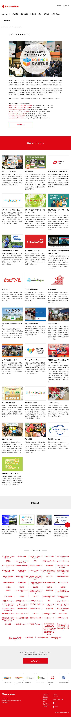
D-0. (49, 601)
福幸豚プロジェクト (8, 601)
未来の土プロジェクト (36, 608)
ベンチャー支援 (22, 556)
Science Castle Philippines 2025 (17, 110)
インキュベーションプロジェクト (63, 604)
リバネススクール (49, 618)
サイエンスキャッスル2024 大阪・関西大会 (20, 107)
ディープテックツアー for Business (8, 609)
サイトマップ (66, 5)
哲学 (39, 14)
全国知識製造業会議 (8, 582)
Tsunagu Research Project (62, 597)
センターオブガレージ (63, 601)
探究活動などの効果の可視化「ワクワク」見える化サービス (8, 619)
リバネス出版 (49, 608)
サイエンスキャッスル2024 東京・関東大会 (20, 105)
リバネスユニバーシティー (22, 590)
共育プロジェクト (63, 582)
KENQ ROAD (22, 582)
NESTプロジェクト (63, 618)
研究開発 (21, 587)
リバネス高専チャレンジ (49, 597)
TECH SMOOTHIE (22, 608)
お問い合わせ (56, 14)
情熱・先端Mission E (49, 582)
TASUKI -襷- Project (63, 576)
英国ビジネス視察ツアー (36, 566)
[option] (9, 525)
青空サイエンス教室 (35, 618)
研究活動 (15, 14)
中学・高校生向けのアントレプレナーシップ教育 (49, 571)
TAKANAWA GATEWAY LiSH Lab (63, 590)
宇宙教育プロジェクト (36, 624)
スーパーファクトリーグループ (49, 604)
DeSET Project (63, 613)
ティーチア (36, 596)
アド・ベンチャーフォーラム (63, 557)
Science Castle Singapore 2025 (17, 114)
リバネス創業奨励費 (42, 637)
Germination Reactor (22, 565)
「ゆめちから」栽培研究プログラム (36, 583)
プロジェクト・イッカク (22, 614)
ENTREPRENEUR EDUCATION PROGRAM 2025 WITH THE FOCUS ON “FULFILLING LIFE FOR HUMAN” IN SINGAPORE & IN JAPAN (49, 629)
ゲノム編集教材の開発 (22, 618)
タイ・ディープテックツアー (8, 566)
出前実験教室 (49, 565)
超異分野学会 (49, 590)
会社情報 (33, 14)
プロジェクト (6, 14)
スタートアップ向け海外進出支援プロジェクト (15, 638)
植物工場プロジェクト (22, 624)
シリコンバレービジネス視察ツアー (63, 566)
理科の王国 (8, 624)
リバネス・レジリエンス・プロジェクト (8, 604)
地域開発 (63, 587)
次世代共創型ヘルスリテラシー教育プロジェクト (63, 571)
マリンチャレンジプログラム (36, 571)
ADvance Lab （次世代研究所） (8, 571)
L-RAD (22, 596)
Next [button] (67, 525)
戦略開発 (8, 590)
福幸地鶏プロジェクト (22, 601)
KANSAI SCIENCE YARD (56, 638)
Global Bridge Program (22, 571)
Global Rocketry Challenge (8, 577)
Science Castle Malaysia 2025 (17, 116)
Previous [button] (3, 525)
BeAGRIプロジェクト (35, 601)
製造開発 (49, 587)
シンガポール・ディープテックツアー (8, 557)
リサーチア (36, 613)
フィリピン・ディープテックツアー (36, 557)
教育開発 (8, 561)
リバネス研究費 (8, 596)
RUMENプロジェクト (35, 604)
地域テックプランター (49, 561)
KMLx (35, 561)
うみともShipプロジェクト (22, 577)
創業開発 (35, 587)
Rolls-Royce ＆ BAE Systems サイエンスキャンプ (35, 577)
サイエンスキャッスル (63, 561)
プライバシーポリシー (58, 699)
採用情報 (46, 14)
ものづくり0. (49, 576)
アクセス (59, 5)
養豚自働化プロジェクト (8, 614)
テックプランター (49, 556)
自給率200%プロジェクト (49, 614)
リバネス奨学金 (29, 637)
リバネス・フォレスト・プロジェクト (21, 604)
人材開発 (8, 587)
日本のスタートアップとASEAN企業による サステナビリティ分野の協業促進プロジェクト (63, 627)
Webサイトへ (21, 125)
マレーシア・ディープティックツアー (22, 561)
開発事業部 (24, 14)
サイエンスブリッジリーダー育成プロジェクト (36, 591)
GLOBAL (7, 20)
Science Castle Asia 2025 (16, 118)
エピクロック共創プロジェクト (63, 609)
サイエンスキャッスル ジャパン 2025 (19, 112)
